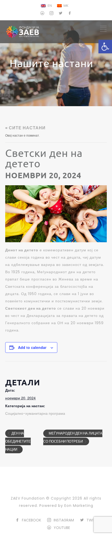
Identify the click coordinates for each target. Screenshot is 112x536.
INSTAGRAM (64, 520)
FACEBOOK (31, 520)
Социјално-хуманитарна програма (35, 413)
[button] (105, 46)
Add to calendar (32, 347)
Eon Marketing (78, 505)
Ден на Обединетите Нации (18, 441)
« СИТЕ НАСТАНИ (25, 128)
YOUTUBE (62, 527)
